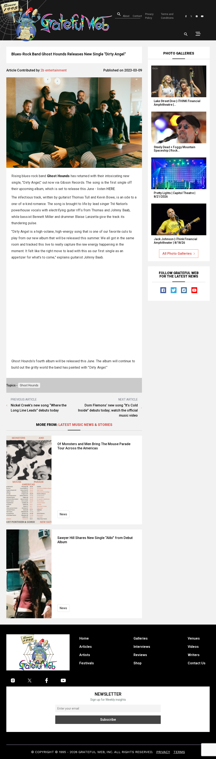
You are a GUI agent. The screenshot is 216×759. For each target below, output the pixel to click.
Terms (179, 752)
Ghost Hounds (29, 385)
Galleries (141, 638)
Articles (85, 647)
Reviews (140, 655)
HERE (110, 189)
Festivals (86, 663)
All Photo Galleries (177, 254)
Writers (194, 655)
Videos (193, 647)
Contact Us (196, 663)
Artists (84, 655)
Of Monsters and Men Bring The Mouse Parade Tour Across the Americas (93, 446)
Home (84, 638)
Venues (194, 638)
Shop (138, 663)
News (63, 514)
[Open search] (186, 34)
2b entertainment (53, 70)
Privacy (163, 752)
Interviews (142, 647)
